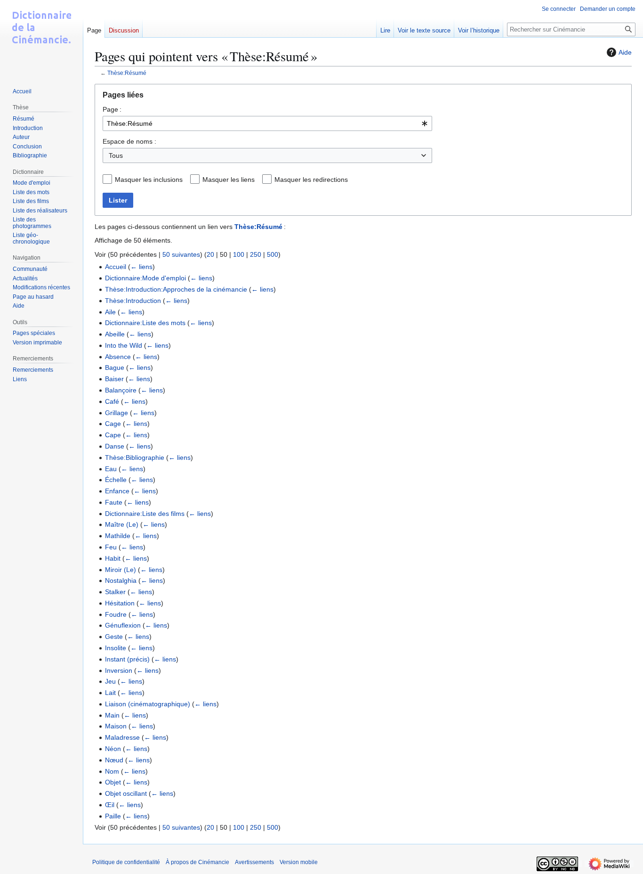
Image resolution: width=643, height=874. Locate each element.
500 (272, 254)
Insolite (115, 648)
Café (112, 401)
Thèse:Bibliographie (134, 457)
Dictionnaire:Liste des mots (145, 323)
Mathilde (117, 535)
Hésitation (120, 603)
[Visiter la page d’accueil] (41, 37)
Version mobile (299, 862)
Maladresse (122, 737)
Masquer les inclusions (149, 179)
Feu (111, 547)
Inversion (118, 670)
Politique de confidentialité (126, 862)
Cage (113, 423)
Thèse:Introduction (133, 300)
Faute (113, 502)
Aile (110, 312)
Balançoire (121, 390)
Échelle (116, 479)
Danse (114, 446)
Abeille (115, 334)
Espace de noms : (129, 141)
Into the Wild (123, 345)
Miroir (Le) (120, 569)
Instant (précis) (127, 659)
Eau (111, 469)
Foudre (116, 614)
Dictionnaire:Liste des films (145, 513)
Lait (110, 692)
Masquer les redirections (311, 179)
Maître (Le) (121, 524)
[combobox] (267, 123)
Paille (113, 816)
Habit (113, 558)
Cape (113, 435)
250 (255, 254)
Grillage (116, 413)
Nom (112, 771)
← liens (141, 266)
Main (112, 715)
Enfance (117, 491)
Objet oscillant (126, 793)
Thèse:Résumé (126, 73)
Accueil (115, 266)
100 (238, 254)
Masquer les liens (228, 179)
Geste (114, 636)
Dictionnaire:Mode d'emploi (145, 278)
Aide (625, 52)
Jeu (110, 681)
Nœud (114, 760)
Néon (113, 748)
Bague (114, 367)
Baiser (114, 379)
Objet (113, 782)
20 (210, 254)
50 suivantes (181, 254)
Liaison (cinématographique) (147, 704)
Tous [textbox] (116, 155)
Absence (118, 356)
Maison (116, 726)
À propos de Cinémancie (197, 862)
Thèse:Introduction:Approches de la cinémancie (176, 289)
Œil (109, 805)
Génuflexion (123, 625)
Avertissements (254, 862)
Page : (112, 109)
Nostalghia (121, 580)
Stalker (115, 592)
